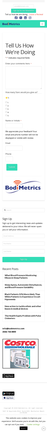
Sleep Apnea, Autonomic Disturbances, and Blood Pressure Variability (23, 286)
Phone (8, 154)
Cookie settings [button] (33, 424)
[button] (42, 24)
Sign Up (23, 259)
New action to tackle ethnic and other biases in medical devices (23, 307)
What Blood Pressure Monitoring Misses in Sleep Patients (21, 276)
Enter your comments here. (18, 63)
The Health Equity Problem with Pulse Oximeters (23, 317)
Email (7, 143)
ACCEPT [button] (23, 428)
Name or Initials (13, 120)
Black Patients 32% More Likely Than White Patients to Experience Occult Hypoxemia (22, 296)
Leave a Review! (36, 14)
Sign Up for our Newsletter (23, 10)
